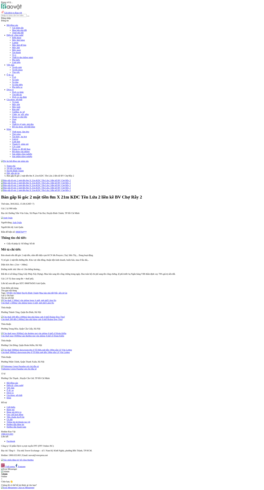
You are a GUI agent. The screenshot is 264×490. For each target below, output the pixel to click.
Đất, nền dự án (13, 173)
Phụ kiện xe (17, 87)
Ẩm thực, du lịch (19, 136)
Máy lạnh (16, 107)
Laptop (15, 42)
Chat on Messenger (25, 487)
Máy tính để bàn (19, 45)
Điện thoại (16, 37)
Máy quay (16, 50)
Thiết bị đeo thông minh (22, 57)
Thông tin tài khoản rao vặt (18, 422)
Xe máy (15, 80)
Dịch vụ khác (18, 92)
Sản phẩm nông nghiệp (22, 156)
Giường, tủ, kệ (18, 112)
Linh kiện (16, 62)
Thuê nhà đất (18, 33)
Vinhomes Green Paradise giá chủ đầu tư (19, 369)
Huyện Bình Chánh (15, 171)
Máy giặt (16, 104)
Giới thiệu (11, 407)
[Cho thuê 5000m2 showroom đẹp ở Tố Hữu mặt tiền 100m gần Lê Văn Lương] (36, 350)
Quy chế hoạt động (15, 414)
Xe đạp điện (17, 85)
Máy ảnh (16, 47)
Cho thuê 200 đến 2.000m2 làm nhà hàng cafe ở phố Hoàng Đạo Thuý (32, 319)
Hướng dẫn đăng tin (15, 424)
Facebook (11, 441)
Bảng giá (10, 409)
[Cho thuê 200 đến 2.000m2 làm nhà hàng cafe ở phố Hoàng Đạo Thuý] (33, 317)
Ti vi (14, 55)
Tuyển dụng (17, 70)
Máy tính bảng (18, 40)
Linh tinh (16, 141)
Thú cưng (16, 134)
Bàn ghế (15, 109)
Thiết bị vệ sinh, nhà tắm (23, 124)
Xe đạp (15, 82)
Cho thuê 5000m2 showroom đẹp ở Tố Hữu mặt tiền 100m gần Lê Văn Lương (35, 352)
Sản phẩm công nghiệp (22, 154)
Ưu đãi (10, 419)
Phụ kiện (16, 60)
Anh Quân (17, 222)
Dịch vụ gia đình (19, 97)
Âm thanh (16, 52)
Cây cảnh (16, 146)
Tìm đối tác (17, 94)
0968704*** (21, 232)
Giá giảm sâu (18, 28)
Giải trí (15, 139)
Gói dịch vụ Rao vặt (13, 13)
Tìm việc (16, 72)
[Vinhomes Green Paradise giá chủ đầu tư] (20, 366)
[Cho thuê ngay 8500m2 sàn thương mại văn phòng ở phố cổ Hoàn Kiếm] (33, 333)
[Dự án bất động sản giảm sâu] (15, 161)
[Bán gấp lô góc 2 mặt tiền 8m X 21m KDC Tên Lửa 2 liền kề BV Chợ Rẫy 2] (36, 180)
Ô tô (14, 77)
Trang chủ (11, 166)
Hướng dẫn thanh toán (16, 427)
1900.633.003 (7, 434)
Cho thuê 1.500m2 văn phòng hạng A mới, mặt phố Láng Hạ (27, 303)
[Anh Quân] (7, 218)
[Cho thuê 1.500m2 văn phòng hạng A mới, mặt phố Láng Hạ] (28, 300)
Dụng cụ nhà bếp (19, 117)
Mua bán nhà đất (19, 30)
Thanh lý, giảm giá (20, 144)
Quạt (14, 119)
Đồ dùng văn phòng (21, 151)
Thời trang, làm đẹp (20, 132)
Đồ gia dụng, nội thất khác (23, 127)
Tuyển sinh (17, 67)
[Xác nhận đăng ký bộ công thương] (17, 460)
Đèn (14, 122)
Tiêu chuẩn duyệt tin (15, 417)
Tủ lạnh (15, 102)
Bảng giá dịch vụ (14, 412)
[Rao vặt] (11, 9)
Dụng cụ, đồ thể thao (21, 149)
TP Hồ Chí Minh (14, 168)
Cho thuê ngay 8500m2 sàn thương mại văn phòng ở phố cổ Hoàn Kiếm (32, 336)
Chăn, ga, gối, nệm (20, 114)
